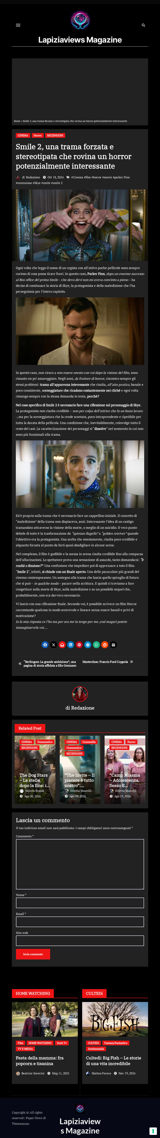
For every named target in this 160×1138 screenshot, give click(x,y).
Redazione (33, 177)
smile (46, 183)
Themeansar (20, 1123)
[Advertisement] (80, 89)
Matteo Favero (124, 1067)
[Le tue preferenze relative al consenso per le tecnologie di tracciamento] (153, 1131)
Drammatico (44, 742)
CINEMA (23, 135)
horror (97, 177)
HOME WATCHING (37, 1043)
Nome (21, 895)
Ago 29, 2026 (77, 796)
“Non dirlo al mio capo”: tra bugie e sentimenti (51, 1060)
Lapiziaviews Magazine (80, 39)
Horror (38, 135)
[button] (72, 1047)
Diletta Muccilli (81, 791)
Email (21, 914)
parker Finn (122, 177)
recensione (24, 183)
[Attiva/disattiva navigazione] (18, 25)
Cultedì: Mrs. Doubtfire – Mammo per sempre (133, 1054)
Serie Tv (73, 1043)
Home (17, 121)
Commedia (89, 742)
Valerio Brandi (34, 791)
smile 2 (57, 183)
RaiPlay (58, 1043)
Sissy (33, 1073)
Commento (25, 836)
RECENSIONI (55, 135)
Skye (37, 183)
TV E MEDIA (33, 1049)
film (88, 177)
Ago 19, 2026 (122, 796)
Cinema (78, 177)
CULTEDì (134, 1043)
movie (108, 177)
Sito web (22, 933)
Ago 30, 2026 (32, 796)
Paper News (34, 1118)
